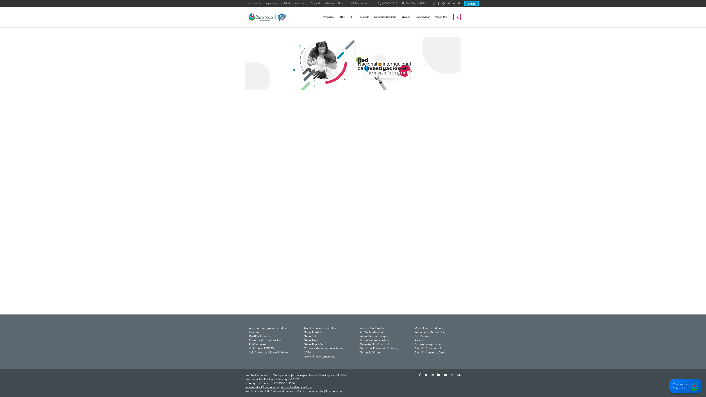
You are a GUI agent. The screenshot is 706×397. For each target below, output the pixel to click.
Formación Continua (385, 17)
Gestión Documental (428, 348)
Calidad (285, 3)
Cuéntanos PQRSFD (261, 348)
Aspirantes (271, 3)
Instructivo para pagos (373, 336)
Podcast (420, 340)
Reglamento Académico (430, 332)
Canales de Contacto (680, 386)
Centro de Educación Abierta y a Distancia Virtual (379, 350)
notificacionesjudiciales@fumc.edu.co (318, 391)
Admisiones (255, 3)
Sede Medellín (313, 332)
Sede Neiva (311, 340)
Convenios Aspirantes (428, 344)
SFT (352, 17)
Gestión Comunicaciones (430, 352)
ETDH (342, 17)
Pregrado (328, 17)
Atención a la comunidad (319, 356)
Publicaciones (257, 344)
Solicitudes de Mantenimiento (268, 352)
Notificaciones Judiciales (320, 328)
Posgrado (364, 17)
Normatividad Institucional (266, 340)
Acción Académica (371, 332)
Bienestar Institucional (374, 344)
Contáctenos (423, 336)
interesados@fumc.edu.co (262, 387)
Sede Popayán (313, 344)
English (472, 3)
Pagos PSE (441, 17)
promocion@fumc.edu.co (296, 387)
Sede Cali (310, 336)
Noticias (342, 3)
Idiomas (405, 17)
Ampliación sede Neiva (374, 340)
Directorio (316, 3)
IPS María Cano (359, 3)
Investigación (423, 17)
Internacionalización (372, 328)
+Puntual (329, 3)
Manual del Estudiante (429, 328)
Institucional (300, 3)
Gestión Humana (260, 336)
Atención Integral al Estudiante (269, 328)
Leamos (254, 332)
